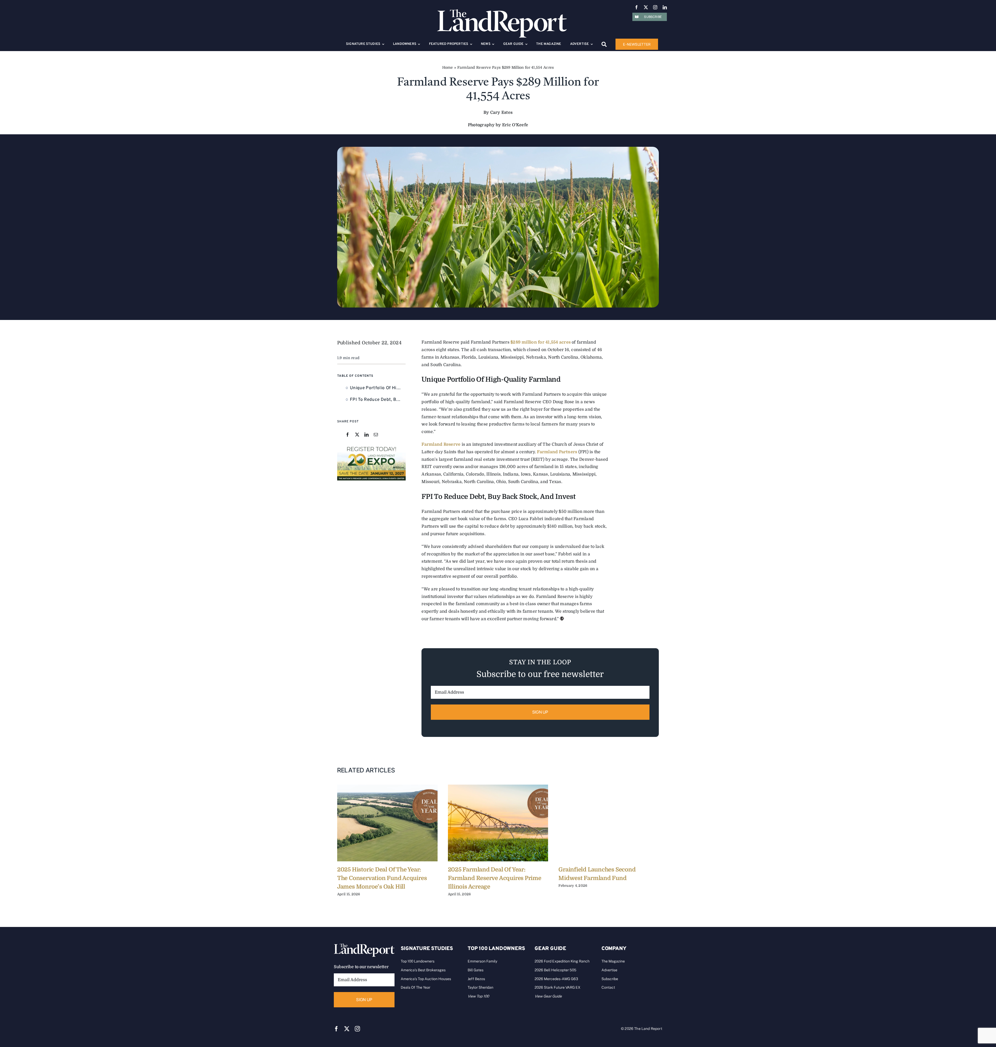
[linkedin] (665, 7)
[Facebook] (347, 435)
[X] (357, 435)
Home (447, 67)
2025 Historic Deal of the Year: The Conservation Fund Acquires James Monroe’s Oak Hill (382, 878)
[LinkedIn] (366, 435)
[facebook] (636, 7)
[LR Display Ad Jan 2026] (371, 446)
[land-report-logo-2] (502, 11)
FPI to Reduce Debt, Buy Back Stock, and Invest (378, 400)
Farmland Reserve (440, 444)
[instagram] (655, 7)
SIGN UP (540, 712)
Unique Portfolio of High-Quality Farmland (378, 388)
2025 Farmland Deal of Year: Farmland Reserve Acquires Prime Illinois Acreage (494, 878)
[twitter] (646, 7)
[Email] (376, 435)
